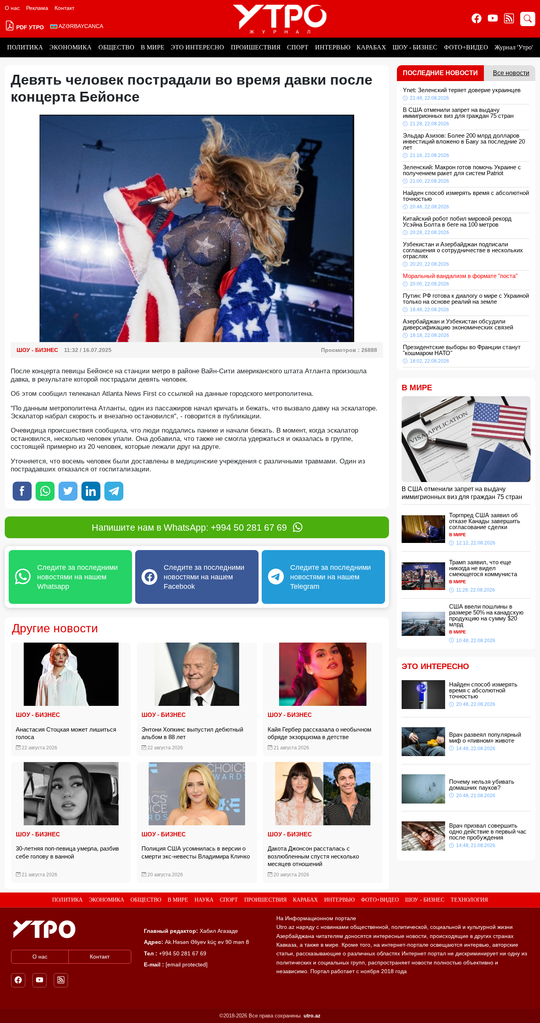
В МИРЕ (152, 47)
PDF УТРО (29, 27)
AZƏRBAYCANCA (80, 26)
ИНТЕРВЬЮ (332, 47)
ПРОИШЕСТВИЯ (256, 47)
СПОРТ (297, 47)
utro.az (312, 1016)
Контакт (64, 8)
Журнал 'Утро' (514, 47)
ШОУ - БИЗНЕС (415, 47)
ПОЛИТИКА (25, 47)
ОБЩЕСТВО (116, 47)
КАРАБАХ (371, 47)
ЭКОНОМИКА (70, 47)
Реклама (37, 8)
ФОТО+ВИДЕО (466, 47)
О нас (12, 8)
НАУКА (203, 900)
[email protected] (187, 964)
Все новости (511, 73)
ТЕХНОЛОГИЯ (469, 900)
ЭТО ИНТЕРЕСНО (197, 47)
